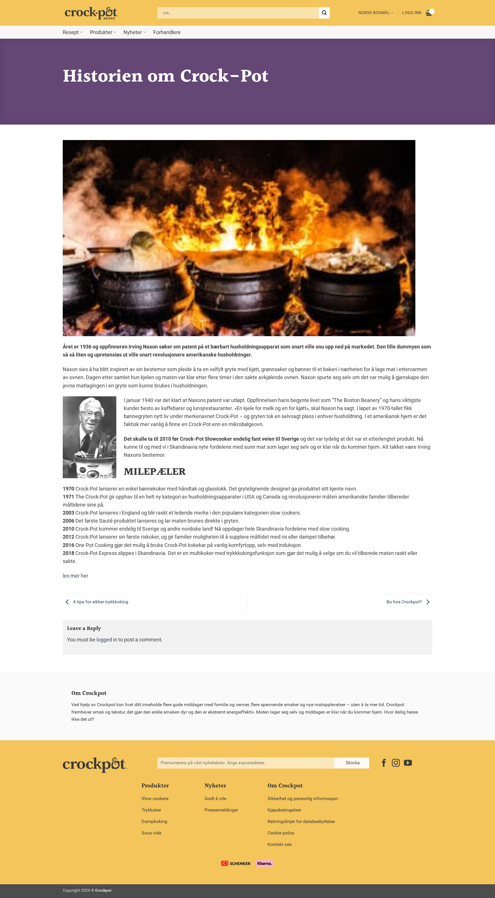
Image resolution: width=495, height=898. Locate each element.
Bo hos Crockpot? (404, 601)
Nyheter (132, 32)
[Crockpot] (91, 13)
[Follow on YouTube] (408, 763)
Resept (71, 32)
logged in (107, 640)
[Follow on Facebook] (384, 763)
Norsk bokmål (374, 12)
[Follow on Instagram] (396, 763)
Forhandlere (167, 32)
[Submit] (324, 13)
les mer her (75, 576)
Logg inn (411, 12)
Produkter (101, 32)
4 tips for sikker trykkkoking (100, 601)
